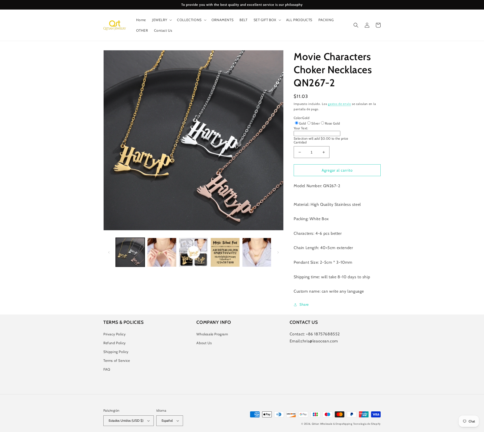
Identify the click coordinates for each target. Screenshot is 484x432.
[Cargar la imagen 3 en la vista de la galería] (193, 252)
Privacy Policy (114, 334)
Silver (315, 123)
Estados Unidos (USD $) (126, 420)
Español (167, 420)
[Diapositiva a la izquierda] (108, 252)
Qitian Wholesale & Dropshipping (332, 423)
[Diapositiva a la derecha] (278, 252)
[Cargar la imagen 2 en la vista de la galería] (161, 252)
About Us (204, 343)
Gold (302, 123)
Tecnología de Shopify (367, 423)
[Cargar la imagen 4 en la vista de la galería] (224, 252)
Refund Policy (114, 343)
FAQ (106, 369)
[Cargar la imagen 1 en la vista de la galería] (130, 252)
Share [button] (304, 304)
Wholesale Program (212, 334)
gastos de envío (339, 104)
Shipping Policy (116, 351)
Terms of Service (116, 360)
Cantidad (300, 142)
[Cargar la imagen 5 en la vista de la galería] (256, 252)
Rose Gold (332, 123)
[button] (161, 20)
